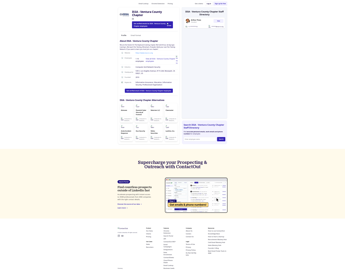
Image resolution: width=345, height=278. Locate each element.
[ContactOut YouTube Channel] (122, 251)
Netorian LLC (155, 110)
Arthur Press (196, 20)
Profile (123, 35)
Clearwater (169, 110)
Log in (209, 4)
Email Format (136, 35)
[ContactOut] (126, 4)
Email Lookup (143, 4)
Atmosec (124, 110)
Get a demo (199, 4)
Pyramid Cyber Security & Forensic (141, 112)
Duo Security (140, 131)
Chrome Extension (158, 4)
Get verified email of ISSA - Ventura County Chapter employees (148, 91)
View (218, 21)
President (194, 22)
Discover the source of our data (129, 204)
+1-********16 (192, 26)
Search (221, 139)
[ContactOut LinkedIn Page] (119, 251)
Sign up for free (220, 4)
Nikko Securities (154, 132)
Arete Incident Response (126, 132)
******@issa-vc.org (217, 26)
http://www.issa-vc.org (144, 53)
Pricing (170, 4)
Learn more (122, 208)
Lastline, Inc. (170, 131)
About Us (189, 231)
